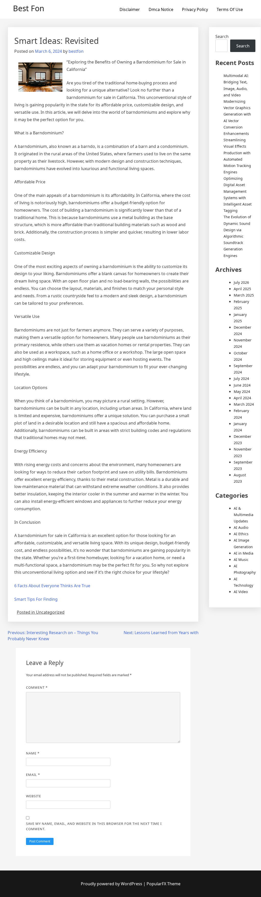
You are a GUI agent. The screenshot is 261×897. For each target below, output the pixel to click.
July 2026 (241, 282)
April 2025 (242, 288)
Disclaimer (130, 9)
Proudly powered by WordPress (112, 884)
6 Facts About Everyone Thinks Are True (52, 585)
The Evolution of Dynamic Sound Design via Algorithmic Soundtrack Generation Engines (237, 236)
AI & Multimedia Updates (243, 514)
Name (33, 753)
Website (33, 796)
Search (222, 36)
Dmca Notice (161, 9)
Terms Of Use (230, 9)
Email (33, 774)
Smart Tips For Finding (36, 599)
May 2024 (242, 391)
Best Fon (28, 8)
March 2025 (244, 295)
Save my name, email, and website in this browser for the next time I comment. (94, 826)
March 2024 (244, 404)
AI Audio (241, 527)
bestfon (76, 51)
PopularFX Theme (163, 884)
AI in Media (243, 553)
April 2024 (242, 397)
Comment (37, 687)
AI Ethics (241, 533)
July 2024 (241, 378)
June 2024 (242, 385)
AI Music (241, 559)
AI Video (241, 591)
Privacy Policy (195, 9)
